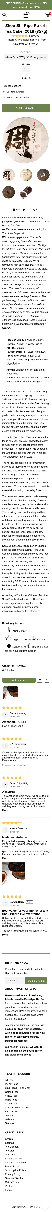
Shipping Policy (13, 1158)
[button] (20, 36)
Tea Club (9, 1150)
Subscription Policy (15, 1170)
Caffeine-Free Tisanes (17, 1107)
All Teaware (11, 1111)
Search (9, 1139)
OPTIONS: (25, 52)
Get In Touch (12, 1182)
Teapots (9, 1115)
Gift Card (10, 1154)
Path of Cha (34, 1207)
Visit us (9, 1186)
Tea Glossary (12, 1146)
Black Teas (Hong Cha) (17, 1087)
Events (9, 1190)
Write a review (19, 680)
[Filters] (40, 680)
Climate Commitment (16, 1162)
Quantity (26, 64)
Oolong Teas (11, 1092)
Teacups (9, 1123)
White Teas (11, 1099)
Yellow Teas (11, 1095)
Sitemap (9, 1142)
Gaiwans (9, 1119)
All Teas (9, 1080)
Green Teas (11, 1103)
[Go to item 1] (10, 693)
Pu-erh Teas (11, 1084)
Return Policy (12, 1166)
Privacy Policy (13, 1174)
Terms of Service (14, 1178)
